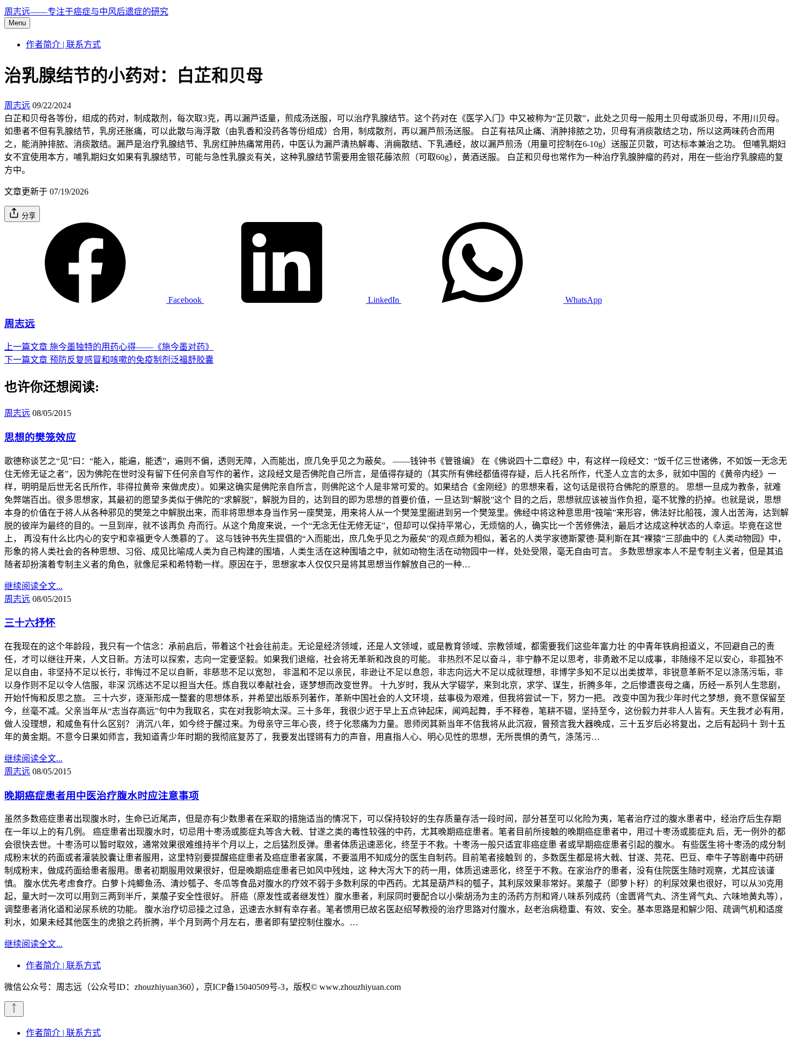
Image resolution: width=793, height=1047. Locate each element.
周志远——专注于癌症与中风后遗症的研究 (86, 11)
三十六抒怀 (30, 622)
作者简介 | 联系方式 (63, 44)
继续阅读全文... (33, 586)
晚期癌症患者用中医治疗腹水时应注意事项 (101, 795)
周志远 (17, 105)
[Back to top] (14, 1009)
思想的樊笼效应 (40, 437)
